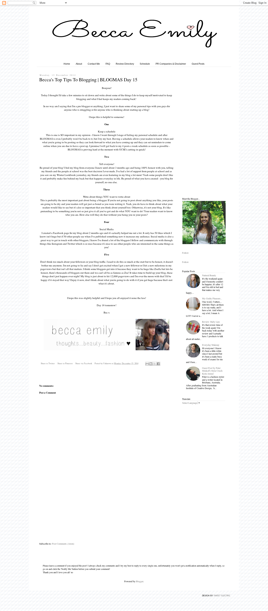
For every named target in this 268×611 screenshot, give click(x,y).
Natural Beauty (209, 275)
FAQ (108, 63)
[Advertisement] (106, 509)
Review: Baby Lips (211, 321)
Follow (185, 252)
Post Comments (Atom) (63, 543)
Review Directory (125, 63)
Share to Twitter (48, 363)
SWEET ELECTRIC (222, 596)
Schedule (145, 63)
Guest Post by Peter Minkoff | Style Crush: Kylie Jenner (212, 370)
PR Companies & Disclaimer (171, 63)
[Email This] (147, 364)
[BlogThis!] (151, 364)
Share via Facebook (83, 363)
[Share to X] (155, 364)
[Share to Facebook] (158, 364)
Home (67, 63)
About (79, 63)
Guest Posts (198, 63)
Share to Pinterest (65, 363)
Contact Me (94, 63)
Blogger (139, 581)
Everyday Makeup (210, 344)
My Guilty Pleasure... (212, 298)
